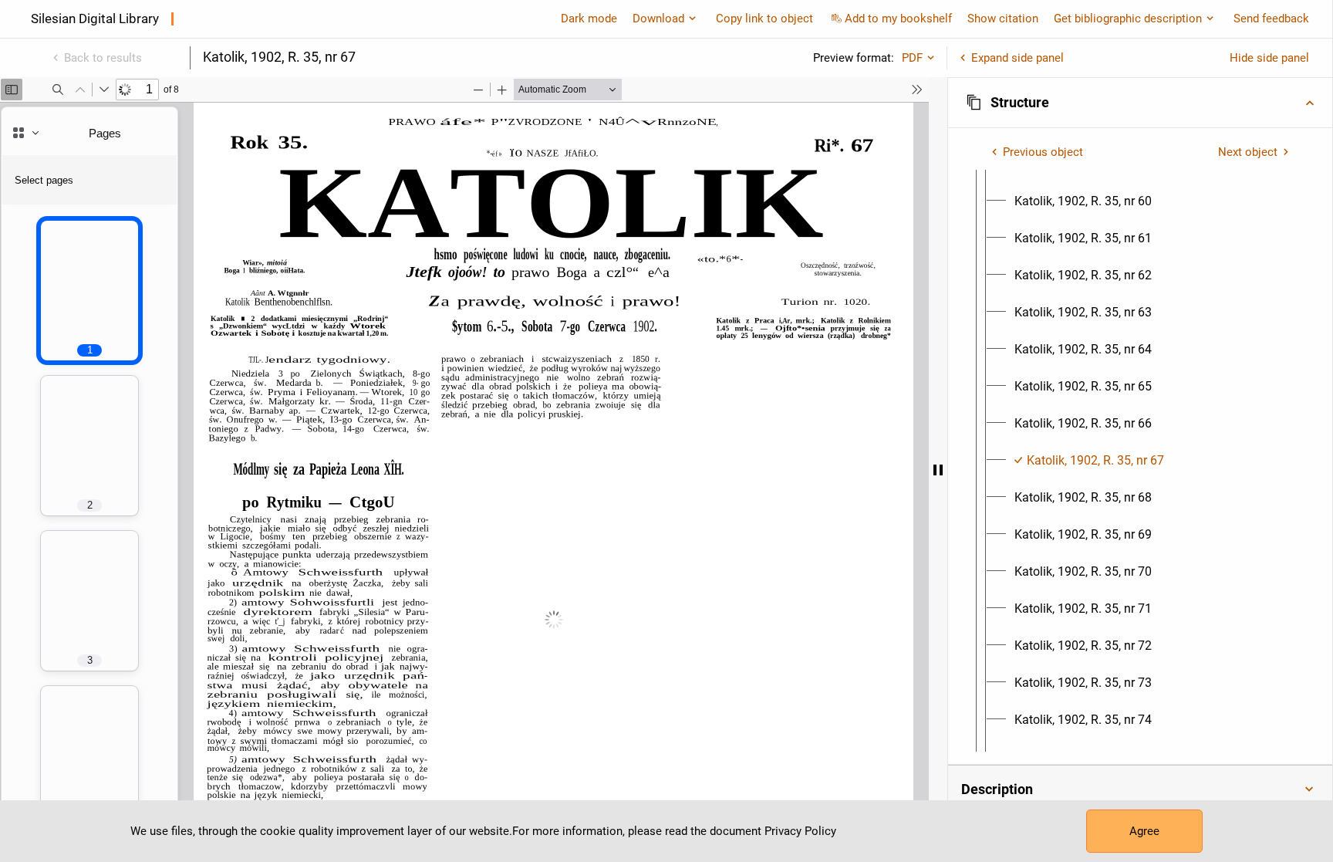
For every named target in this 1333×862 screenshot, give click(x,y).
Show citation (1002, 18)
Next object (1247, 152)
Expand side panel (1017, 58)
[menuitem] (1083, 201)
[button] (1140, 102)
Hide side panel (1269, 58)
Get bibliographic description (1128, 18)
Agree (1144, 831)
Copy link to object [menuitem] (764, 18)
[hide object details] (938, 469)
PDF (912, 58)
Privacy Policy (800, 831)
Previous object (1043, 152)
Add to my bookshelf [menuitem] (898, 18)
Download (658, 18)
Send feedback (1271, 18)
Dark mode (589, 18)
